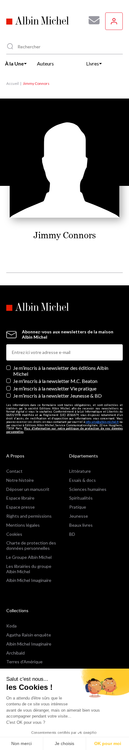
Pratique (77, 507)
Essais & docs (82, 480)
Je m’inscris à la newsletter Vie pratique (54, 388)
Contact (14, 471)
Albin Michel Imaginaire (28, 580)
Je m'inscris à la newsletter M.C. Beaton (55, 381)
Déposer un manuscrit (27, 489)
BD (72, 534)
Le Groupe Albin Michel (29, 557)
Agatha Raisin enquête (28, 634)
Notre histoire (20, 480)
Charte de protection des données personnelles (31, 545)
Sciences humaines (87, 489)
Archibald (15, 653)
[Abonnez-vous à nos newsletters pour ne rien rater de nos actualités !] (92, 20)
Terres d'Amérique (24, 661)
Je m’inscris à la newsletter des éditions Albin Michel (60, 371)
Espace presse (20, 507)
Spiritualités (81, 498)
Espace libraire (20, 498)
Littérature (80, 471)
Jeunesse (78, 516)
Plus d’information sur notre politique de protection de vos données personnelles (64, 430)
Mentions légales (23, 525)
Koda (11, 625)
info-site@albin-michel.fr (102, 421)
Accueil (12, 83)
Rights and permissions (29, 516)
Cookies (14, 534)
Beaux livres (81, 525)
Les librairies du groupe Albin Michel (28, 569)
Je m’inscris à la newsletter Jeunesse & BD (57, 396)
